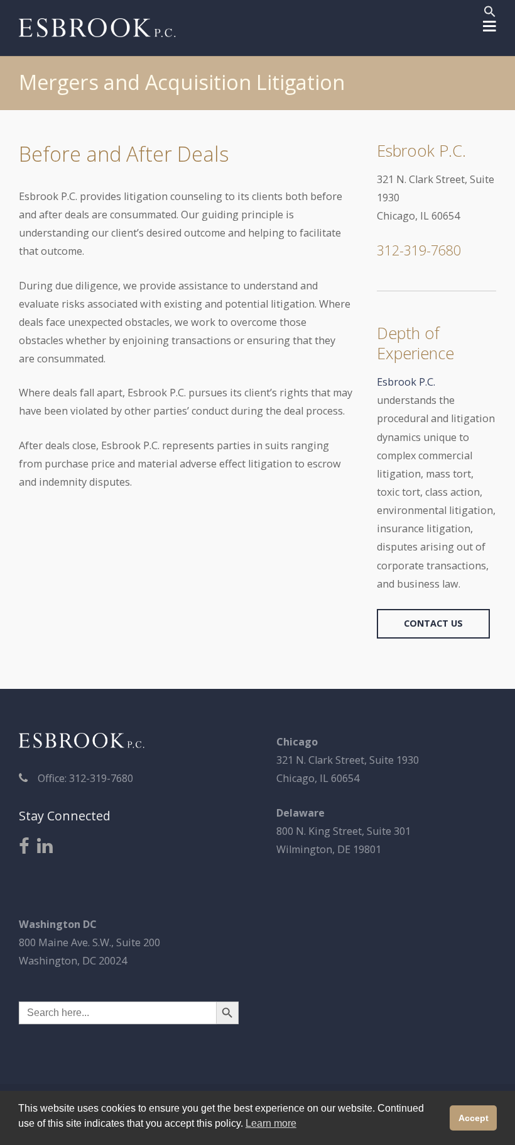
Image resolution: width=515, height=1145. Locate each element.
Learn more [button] (271, 1123)
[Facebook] (24, 847)
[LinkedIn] (45, 847)
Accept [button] (473, 1118)
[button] (490, 13)
